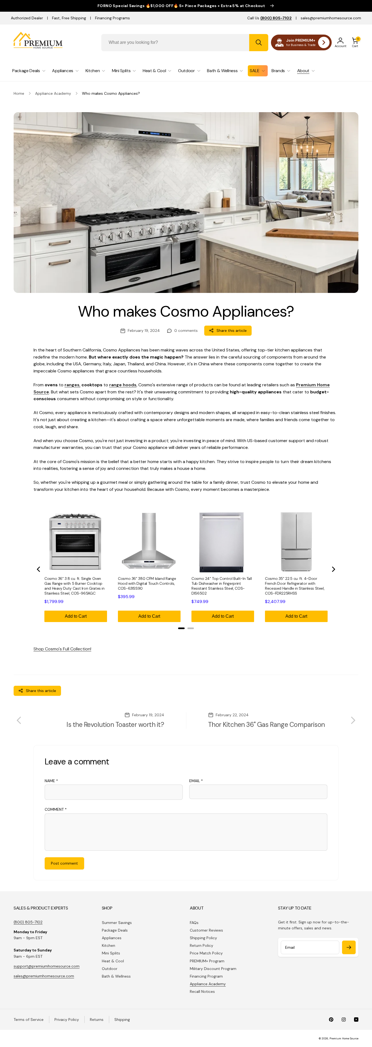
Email (196, 780)
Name (51, 780)
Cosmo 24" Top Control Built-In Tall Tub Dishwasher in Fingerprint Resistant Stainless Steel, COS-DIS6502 (221, 586)
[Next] (333, 569)
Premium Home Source (344, 1038)
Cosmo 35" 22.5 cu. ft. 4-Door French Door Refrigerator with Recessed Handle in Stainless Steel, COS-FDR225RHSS (294, 586)
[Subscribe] (349, 947)
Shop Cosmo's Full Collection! (62, 649)
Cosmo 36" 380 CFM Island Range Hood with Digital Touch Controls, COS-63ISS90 (147, 583)
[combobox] (185, 42)
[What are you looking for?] (258, 42)
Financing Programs (112, 18)
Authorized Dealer (27, 18)
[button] (355, 42)
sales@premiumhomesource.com (331, 18)
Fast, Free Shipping (69, 18)
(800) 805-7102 (28, 922)
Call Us (269, 18)
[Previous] (38, 569)
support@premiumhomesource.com (47, 966)
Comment (56, 809)
